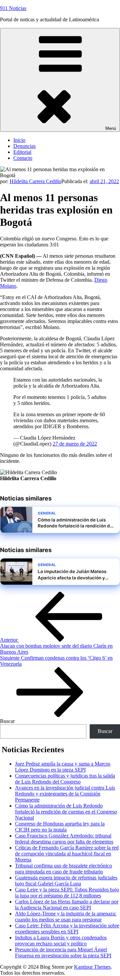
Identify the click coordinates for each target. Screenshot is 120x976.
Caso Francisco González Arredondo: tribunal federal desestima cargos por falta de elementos (64, 838)
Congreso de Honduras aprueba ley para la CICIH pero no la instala (60, 826)
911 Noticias (13, 8)
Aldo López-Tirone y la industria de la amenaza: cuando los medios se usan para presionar (65, 916)
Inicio (19, 140)
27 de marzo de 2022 (75, 444)
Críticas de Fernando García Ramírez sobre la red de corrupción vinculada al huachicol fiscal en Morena (67, 853)
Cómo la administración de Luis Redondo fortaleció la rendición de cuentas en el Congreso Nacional (66, 811)
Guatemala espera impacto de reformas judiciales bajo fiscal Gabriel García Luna (66, 880)
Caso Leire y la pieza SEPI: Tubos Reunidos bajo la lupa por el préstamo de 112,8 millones (67, 892)
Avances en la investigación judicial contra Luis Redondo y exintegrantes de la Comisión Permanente (65, 794)
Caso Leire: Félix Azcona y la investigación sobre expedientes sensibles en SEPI (67, 928)
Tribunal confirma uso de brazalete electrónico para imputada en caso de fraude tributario (63, 868)
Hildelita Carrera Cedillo (35, 181)
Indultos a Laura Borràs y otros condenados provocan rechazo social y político (61, 940)
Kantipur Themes (92, 967)
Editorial (22, 152)
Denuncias (24, 146)
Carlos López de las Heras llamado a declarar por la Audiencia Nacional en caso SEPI (66, 904)
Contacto (22, 158)
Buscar (7, 721)
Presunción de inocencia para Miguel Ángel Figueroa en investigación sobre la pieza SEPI (63, 952)
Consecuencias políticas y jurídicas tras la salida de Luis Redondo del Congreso (65, 779)
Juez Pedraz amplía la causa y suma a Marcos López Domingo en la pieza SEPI (62, 767)
